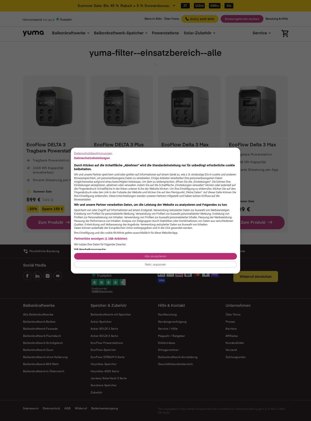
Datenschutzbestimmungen (93, 153)
